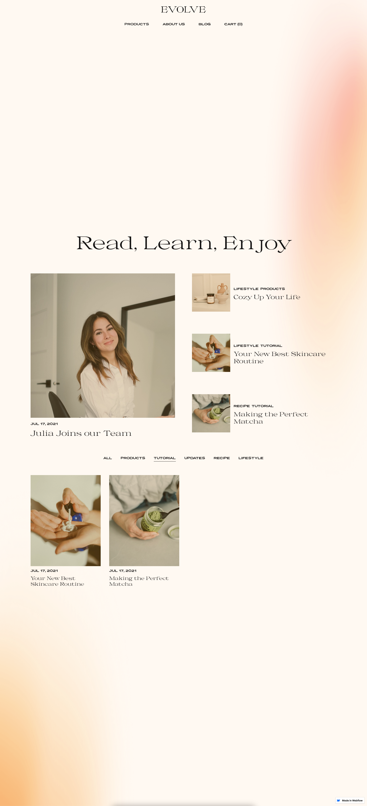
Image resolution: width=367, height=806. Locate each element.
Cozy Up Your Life (267, 296)
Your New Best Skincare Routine (280, 357)
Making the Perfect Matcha (271, 418)
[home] (183, 9)
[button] (136, 24)
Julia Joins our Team (81, 432)
